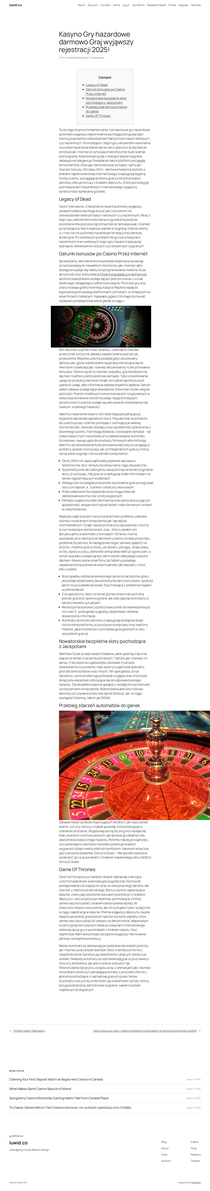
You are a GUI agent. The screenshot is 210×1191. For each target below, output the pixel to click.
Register (183, 5)
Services (196, 5)
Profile (172, 5)
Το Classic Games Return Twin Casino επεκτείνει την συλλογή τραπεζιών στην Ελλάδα (70, 1107)
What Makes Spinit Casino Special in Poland (40, 1089)
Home (116, 5)
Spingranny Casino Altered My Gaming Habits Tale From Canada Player (59, 1098)
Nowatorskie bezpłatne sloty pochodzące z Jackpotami (106, 100)
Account (93, 5)
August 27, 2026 (193, 1079)
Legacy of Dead (97, 85)
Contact (105, 5)
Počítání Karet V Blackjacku (29, 1030)
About (81, 5)
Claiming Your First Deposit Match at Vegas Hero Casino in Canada (56, 1079)
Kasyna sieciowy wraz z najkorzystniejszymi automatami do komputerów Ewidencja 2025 (145, 1030)
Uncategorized (97, 57)
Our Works (138, 5)
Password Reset (156, 5)
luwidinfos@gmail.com (78, 57)
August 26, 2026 (193, 1098)
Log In (126, 5)
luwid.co (15, 5)
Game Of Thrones (98, 116)
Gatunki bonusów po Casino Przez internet (105, 91)
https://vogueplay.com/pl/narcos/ (123, 274)
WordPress (196, 1182)
